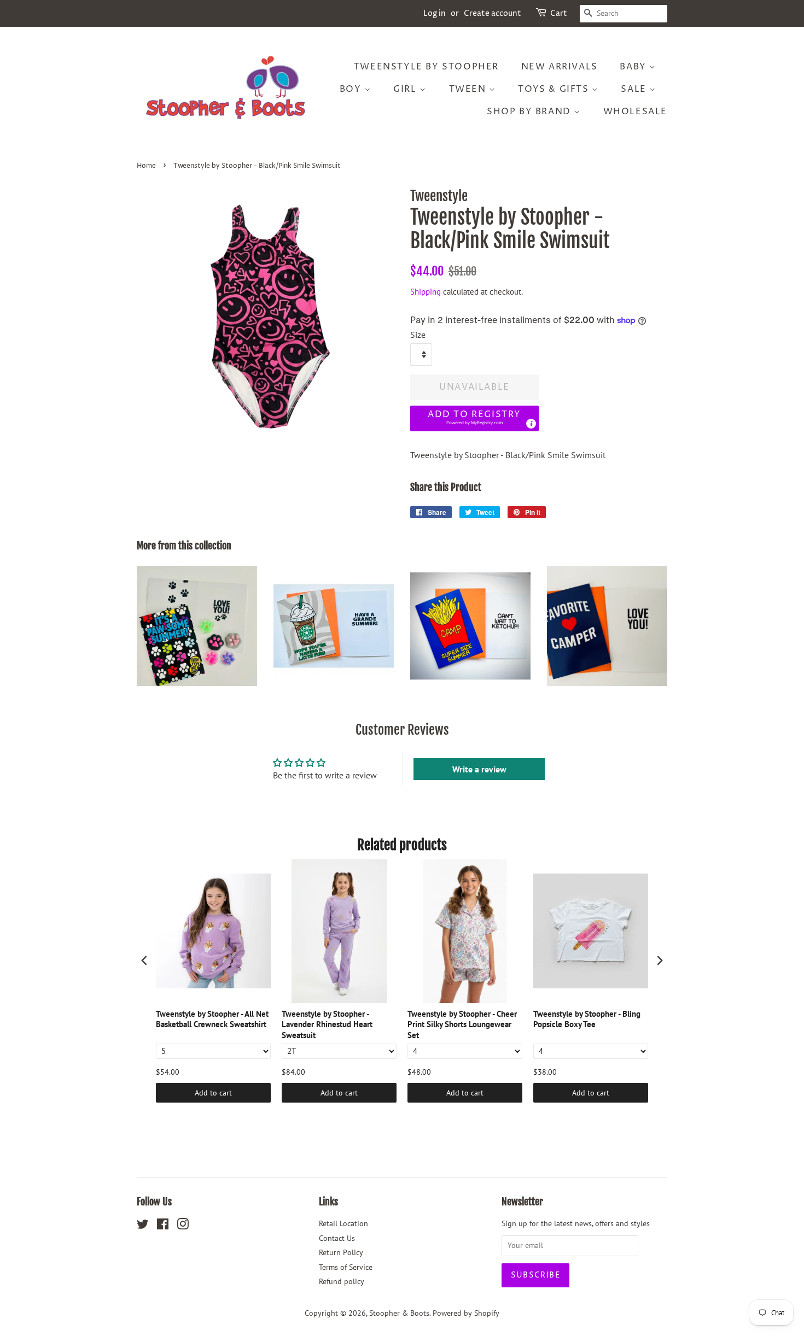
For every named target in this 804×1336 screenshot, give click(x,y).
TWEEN (469, 89)
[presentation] (144, 960)
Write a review (479, 769)
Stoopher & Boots (399, 1313)
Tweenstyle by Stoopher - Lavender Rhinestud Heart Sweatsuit (327, 1024)
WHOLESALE (635, 112)
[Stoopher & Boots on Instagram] (183, 1226)
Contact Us (337, 1238)
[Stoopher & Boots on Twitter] (143, 1226)
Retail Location (343, 1223)
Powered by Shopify (466, 1313)
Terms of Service (345, 1267)
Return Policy (341, 1252)
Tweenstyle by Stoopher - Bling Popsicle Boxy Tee (586, 1019)
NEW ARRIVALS (559, 67)
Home (146, 166)
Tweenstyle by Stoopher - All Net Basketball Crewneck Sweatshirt (212, 1019)
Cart (558, 13)
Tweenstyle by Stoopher (426, 67)
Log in (434, 13)
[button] (474, 418)
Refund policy (341, 1281)
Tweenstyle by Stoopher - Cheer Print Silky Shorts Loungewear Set (462, 1024)
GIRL (406, 89)
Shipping (425, 291)
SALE (635, 89)
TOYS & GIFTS (555, 89)
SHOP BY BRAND (530, 112)
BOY (352, 89)
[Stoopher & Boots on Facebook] (162, 1226)
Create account (492, 13)
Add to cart (213, 1093)
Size (418, 334)
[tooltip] (531, 424)
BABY (634, 67)
